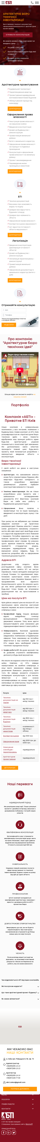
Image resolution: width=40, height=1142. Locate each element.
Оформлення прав (11, 741)
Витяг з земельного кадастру (22, 141)
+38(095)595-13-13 (13, 1066)
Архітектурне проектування (20, 85)
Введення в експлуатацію (20, 127)
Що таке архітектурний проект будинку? (19, 992)
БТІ (20, 197)
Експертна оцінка (11, 736)
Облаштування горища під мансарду (20, 102)
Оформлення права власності (22, 221)
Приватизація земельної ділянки (19, 137)
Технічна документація (19, 201)
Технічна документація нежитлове (9, 729)
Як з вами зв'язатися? (11, 999)
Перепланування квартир (20, 92)
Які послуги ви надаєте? (12, 986)
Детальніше (9, 767)
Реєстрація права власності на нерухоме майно (21, 123)
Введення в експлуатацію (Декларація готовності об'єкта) (20, 248)
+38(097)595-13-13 (13, 1068)
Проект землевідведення (20, 160)
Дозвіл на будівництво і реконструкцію (19, 131)
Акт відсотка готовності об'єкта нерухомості (19, 228)
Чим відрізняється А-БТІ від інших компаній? (20, 980)
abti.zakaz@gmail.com (15, 1082)
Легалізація (20, 241)
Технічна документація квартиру (9, 710)
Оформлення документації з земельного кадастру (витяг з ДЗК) (22, 272)
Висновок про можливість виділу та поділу (20, 206)
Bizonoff (29, 1124)
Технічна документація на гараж (10, 700)
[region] (20, 1027)
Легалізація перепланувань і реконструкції (21, 260)
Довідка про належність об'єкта (19, 217)
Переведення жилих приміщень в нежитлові (19, 165)
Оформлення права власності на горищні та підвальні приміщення (22, 147)
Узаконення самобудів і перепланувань (10, 750)
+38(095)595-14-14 (13, 1075)
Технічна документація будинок (9, 719)
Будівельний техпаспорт (20, 89)
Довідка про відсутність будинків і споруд (19, 211)
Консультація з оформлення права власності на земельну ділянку (22, 155)
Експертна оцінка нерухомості (22, 224)
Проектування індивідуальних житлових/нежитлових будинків (22, 97)
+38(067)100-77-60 (13, 1078)
